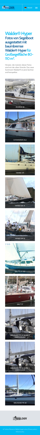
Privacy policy (32, 429)
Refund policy (20, 432)
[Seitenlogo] (8, 7)
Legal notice (23, 429)
